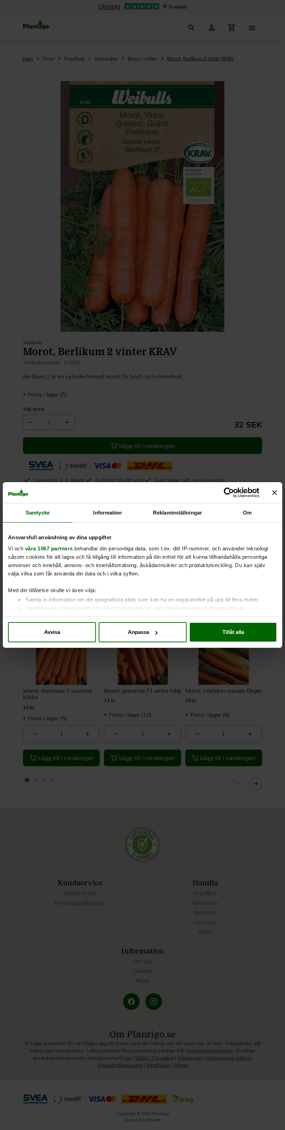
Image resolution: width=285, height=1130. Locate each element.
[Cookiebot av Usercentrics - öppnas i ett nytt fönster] (228, 492)
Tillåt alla (233, 632)
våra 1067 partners (49, 548)
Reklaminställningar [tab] (177, 513)
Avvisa (52, 632)
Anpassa (138, 632)
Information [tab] (107, 513)
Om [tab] (247, 513)
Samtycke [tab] (38, 513)
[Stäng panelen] (274, 492)
